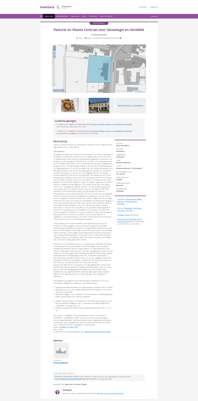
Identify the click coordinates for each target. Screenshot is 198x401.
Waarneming (75, 16)
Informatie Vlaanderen (140, 91)
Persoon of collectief (106, 16)
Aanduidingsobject (62, 16)
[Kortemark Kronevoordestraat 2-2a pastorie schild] (67, 105)
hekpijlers (120, 202)
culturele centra (130, 199)
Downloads (143, 7)
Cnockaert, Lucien (123, 215)
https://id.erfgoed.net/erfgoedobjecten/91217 (70, 379)
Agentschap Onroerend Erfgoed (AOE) (98, 332)
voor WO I (129, 210)
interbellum (128, 208)
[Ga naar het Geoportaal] (54, 53)
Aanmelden (154, 16)
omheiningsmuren (131, 202)
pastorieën (120, 204)
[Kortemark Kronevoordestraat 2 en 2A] (99, 105)
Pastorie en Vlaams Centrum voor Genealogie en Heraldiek (111, 124)
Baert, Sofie (74, 327)
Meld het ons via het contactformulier (110, 393)
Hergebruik (154, 7)
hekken (139, 199)
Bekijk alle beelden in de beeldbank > (131, 106)
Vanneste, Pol (64, 327)
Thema (84, 16)
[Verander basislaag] (54, 56)
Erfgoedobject (49, 16)
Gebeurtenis (93, 16)
